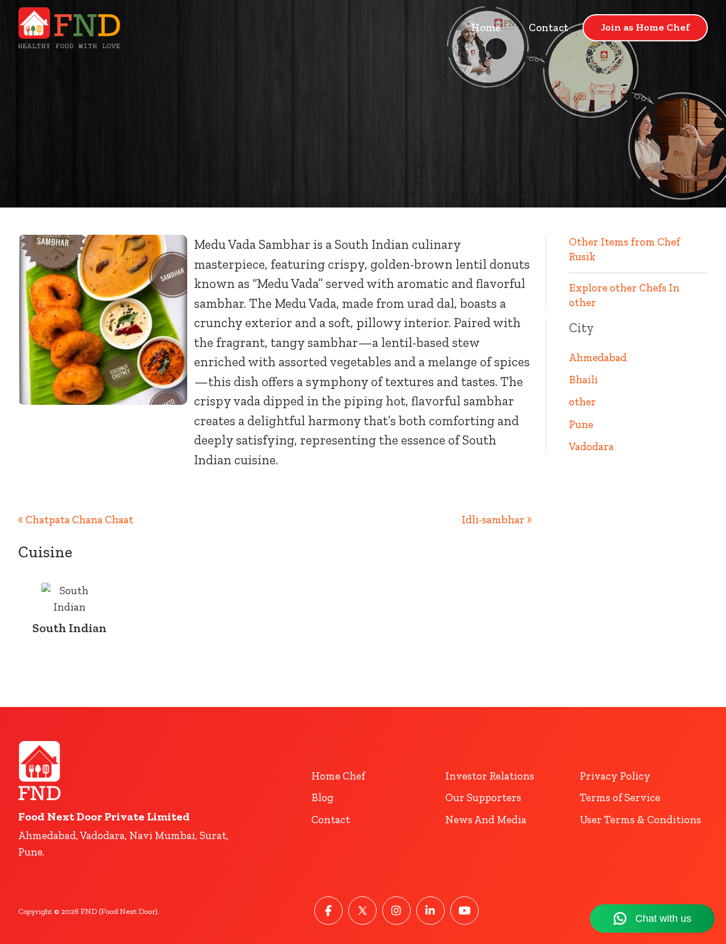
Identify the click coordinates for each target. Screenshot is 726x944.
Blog (322, 797)
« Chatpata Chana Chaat (75, 519)
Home (485, 27)
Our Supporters (483, 797)
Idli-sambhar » (497, 519)
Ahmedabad (598, 357)
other (582, 401)
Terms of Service (620, 797)
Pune (581, 424)
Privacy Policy (615, 775)
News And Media (485, 819)
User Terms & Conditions (640, 819)
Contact (548, 27)
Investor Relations (489, 775)
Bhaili (583, 379)
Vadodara (591, 446)
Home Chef (338, 775)
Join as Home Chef (645, 27)
